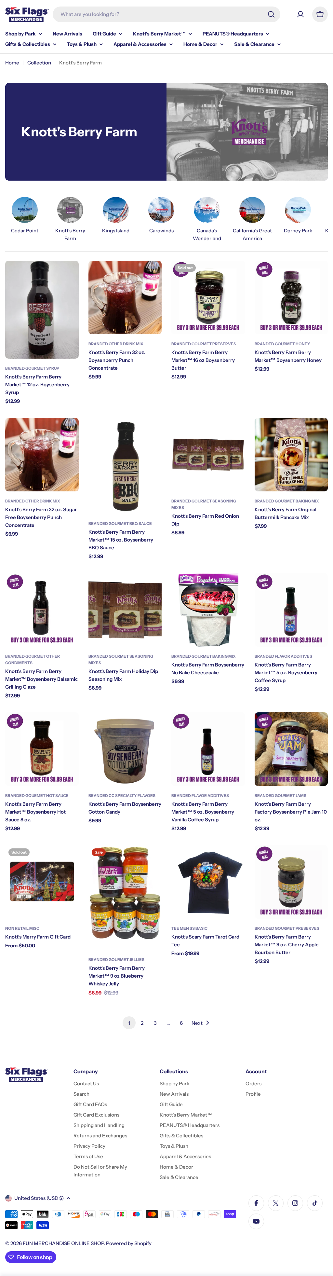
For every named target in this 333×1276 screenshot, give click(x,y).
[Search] (271, 14)
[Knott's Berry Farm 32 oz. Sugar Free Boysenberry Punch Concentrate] (42, 454)
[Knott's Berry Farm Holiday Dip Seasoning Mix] (125, 610)
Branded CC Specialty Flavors (121, 795)
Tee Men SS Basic (189, 928)
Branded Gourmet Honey (282, 343)
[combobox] (166, 14)
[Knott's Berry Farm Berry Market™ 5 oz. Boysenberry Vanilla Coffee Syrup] (208, 749)
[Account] (300, 14)
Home (12, 63)
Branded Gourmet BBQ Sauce (120, 523)
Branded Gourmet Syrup (32, 368)
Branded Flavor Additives (283, 656)
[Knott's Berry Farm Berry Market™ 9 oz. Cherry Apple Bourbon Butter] (291, 882)
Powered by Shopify (129, 1243)
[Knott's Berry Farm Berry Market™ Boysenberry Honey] (291, 297)
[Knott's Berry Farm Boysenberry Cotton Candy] (125, 749)
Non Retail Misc (22, 928)
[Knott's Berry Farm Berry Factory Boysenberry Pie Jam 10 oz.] (291, 749)
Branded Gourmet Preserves (203, 343)
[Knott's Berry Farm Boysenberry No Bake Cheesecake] (208, 610)
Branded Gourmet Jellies (116, 959)
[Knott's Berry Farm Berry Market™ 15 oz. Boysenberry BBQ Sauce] (125, 466)
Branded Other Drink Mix (115, 343)
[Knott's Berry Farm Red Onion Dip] (208, 454)
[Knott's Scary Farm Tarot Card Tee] (208, 882)
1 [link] (129, 1023)
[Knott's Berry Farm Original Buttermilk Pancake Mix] (291, 454)
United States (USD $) (39, 1198)
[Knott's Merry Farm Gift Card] (42, 882)
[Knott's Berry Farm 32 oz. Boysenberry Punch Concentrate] (125, 297)
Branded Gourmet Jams (280, 795)
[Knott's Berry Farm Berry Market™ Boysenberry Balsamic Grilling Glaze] (42, 610)
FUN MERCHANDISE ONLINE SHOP (63, 1243)
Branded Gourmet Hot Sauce (37, 795)
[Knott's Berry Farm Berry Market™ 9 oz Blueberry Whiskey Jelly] (125, 897)
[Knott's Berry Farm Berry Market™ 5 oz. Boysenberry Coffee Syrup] (291, 610)
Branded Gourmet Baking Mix (287, 501)
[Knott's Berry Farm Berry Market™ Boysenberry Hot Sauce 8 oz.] (42, 749)
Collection (39, 63)
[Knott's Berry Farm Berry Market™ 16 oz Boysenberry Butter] (208, 297)
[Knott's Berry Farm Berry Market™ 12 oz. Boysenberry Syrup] (42, 310)
